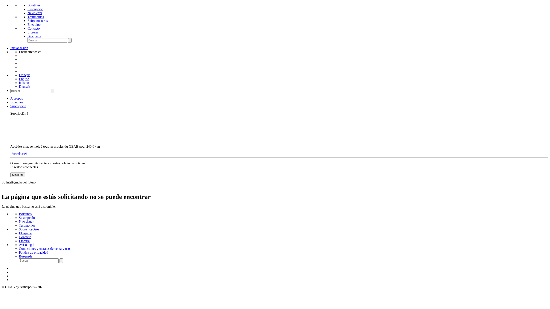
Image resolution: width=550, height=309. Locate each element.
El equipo (34, 24)
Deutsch (24, 86)
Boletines (34, 5)
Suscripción (35, 9)
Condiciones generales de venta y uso (44, 248)
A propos (16, 98)
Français (24, 75)
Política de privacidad (33, 252)
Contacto (34, 28)
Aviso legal (26, 245)
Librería (33, 32)
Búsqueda (34, 36)
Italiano (24, 83)
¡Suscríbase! (18, 154)
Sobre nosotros (38, 21)
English (24, 79)
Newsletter (35, 13)
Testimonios (36, 17)
